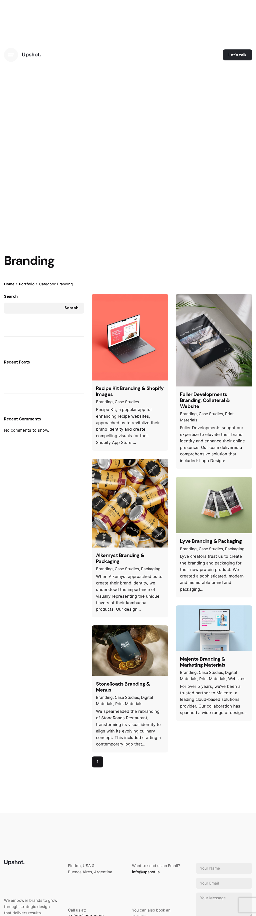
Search (11, 296)
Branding (104, 401)
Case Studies (127, 401)
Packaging (150, 568)
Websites (236, 678)
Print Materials (128, 703)
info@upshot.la (146, 872)
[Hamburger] (11, 55)
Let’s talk (237, 54)
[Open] (103, 303)
